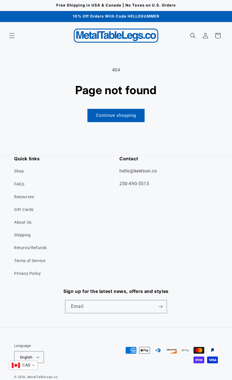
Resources (24, 197)
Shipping (22, 235)
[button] (12, 35)
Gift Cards (24, 209)
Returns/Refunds (30, 247)
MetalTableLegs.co (42, 377)
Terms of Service (30, 260)
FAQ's (19, 184)
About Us (23, 222)
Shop (19, 171)
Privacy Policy (27, 273)
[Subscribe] (160, 306)
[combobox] (23, 365)
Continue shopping (116, 115)
